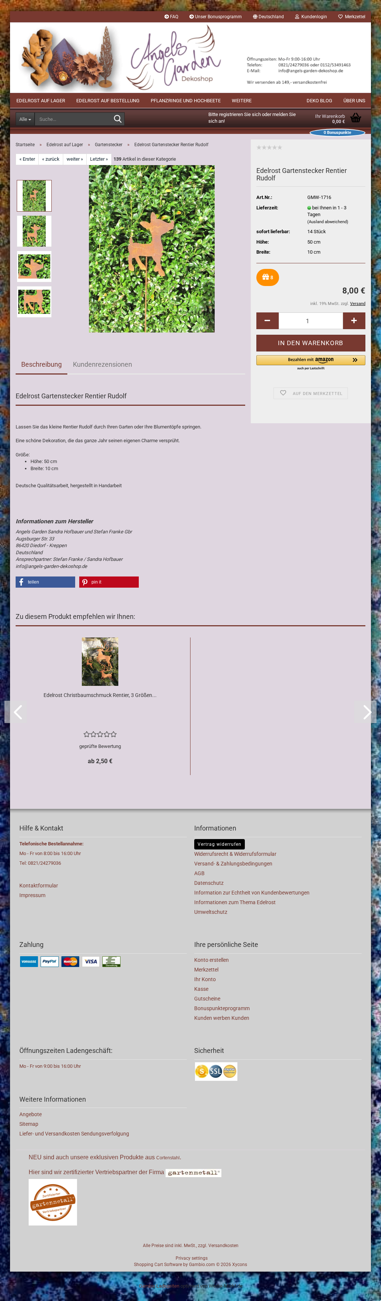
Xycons (239, 1264)
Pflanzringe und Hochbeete (186, 100)
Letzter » (99, 159)
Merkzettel (354, 16)
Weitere (242, 100)
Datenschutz (209, 883)
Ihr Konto (205, 979)
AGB (199, 873)
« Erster (27, 159)
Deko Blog (319, 100)
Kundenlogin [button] (313, 16)
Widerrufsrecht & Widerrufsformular (235, 854)
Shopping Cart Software (158, 1264)
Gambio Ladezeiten (159, 1286)
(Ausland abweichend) (327, 221)
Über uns (354, 100)
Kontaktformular (38, 886)
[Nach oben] (360, 1290)
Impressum (32, 895)
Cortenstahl (168, 1157)
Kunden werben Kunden (221, 1018)
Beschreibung (41, 364)
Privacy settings (192, 1258)
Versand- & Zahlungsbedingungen (233, 864)
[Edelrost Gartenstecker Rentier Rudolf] (152, 248)
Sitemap (28, 1124)
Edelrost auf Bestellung (108, 100)
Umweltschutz (210, 912)
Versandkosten (223, 1245)
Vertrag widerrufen (219, 844)
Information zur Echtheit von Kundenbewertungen (252, 893)
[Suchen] (118, 119)
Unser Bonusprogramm (218, 16)
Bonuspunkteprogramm (222, 1008)
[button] (268, 16)
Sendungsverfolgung (105, 1134)
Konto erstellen (211, 960)
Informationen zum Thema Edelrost (235, 902)
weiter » (75, 159)
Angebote (30, 1114)
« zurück (51, 159)
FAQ (173, 16)
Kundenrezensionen (102, 364)
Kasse (201, 989)
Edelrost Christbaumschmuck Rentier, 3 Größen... (100, 695)
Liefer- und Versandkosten (50, 1134)
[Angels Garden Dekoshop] (190, 58)
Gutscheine (207, 999)
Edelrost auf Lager (40, 100)
